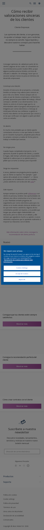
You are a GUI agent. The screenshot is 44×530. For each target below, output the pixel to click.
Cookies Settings (22, 268)
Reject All (22, 279)
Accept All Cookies (22, 273)
